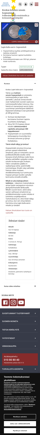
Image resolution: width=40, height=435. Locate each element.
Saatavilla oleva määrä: (9, 70)
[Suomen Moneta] (5, 4)
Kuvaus (7, 83)
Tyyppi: (3, 67)
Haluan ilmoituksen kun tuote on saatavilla (18, 75)
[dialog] (20, 404)
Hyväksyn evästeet (20, 430)
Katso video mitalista (12, 286)
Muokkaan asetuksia (20, 417)
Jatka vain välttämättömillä (20, 424)
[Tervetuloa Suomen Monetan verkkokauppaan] (26, 4)
